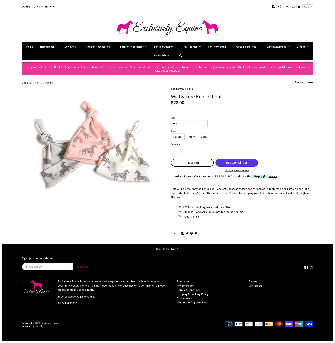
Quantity (175, 144)
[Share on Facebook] (182, 232)
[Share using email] (196, 232)
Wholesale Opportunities (192, 302)
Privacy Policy (185, 285)
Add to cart (192, 162)
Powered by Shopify (32, 326)
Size (173, 117)
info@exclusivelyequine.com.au (76, 296)
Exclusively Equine (182, 88)
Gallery (253, 281)
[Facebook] (273, 6)
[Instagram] (279, 6)
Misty (192, 136)
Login (26, 6)
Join (35, 6)
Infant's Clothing (43, 82)
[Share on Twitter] (187, 232)
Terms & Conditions (188, 290)
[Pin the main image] (191, 232)
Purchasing (183, 281)
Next (310, 82)
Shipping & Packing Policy (192, 294)
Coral (204, 136)
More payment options (237, 170)
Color (174, 130)
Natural (177, 136)
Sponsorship (184, 298)
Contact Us (255, 285)
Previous (300, 82)
